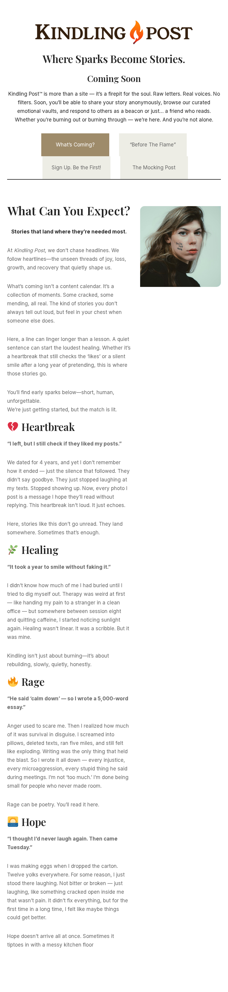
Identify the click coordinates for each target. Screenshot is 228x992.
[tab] (75, 144)
